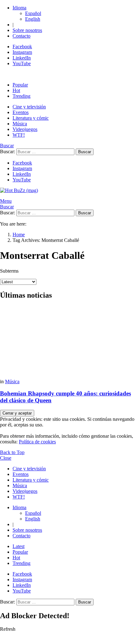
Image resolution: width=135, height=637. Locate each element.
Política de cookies (37, 441)
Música (20, 123)
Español (33, 13)
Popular (20, 84)
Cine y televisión (29, 106)
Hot (16, 90)
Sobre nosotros (27, 30)
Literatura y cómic (31, 118)
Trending (21, 96)
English (32, 19)
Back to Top (12, 452)
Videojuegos (25, 129)
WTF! (19, 135)
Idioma (19, 7)
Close (5, 458)
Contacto (21, 36)
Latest (18, 546)
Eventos (21, 112)
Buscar (84, 151)
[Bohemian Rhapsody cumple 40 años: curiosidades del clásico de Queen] (67, 342)
